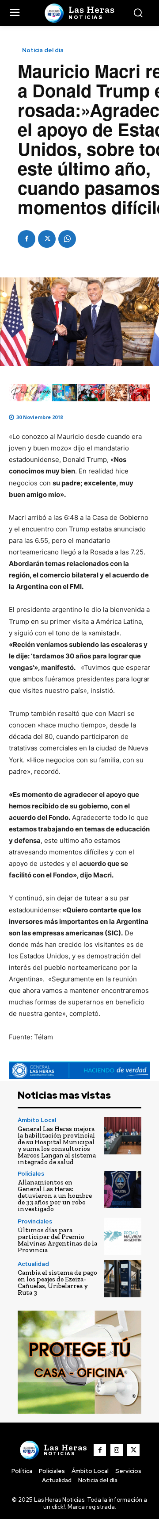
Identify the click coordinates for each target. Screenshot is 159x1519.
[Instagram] (116, 1450)
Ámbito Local (37, 1120)
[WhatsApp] (67, 239)
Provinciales (35, 1221)
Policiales (31, 1174)
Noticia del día (43, 50)
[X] (47, 239)
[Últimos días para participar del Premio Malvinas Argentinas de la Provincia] (122, 1236)
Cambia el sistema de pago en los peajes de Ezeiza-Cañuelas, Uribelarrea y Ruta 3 (57, 1282)
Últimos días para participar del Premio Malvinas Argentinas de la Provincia (57, 1240)
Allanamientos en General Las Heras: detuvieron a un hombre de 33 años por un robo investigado (55, 1195)
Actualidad (33, 1264)
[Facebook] (26, 239)
